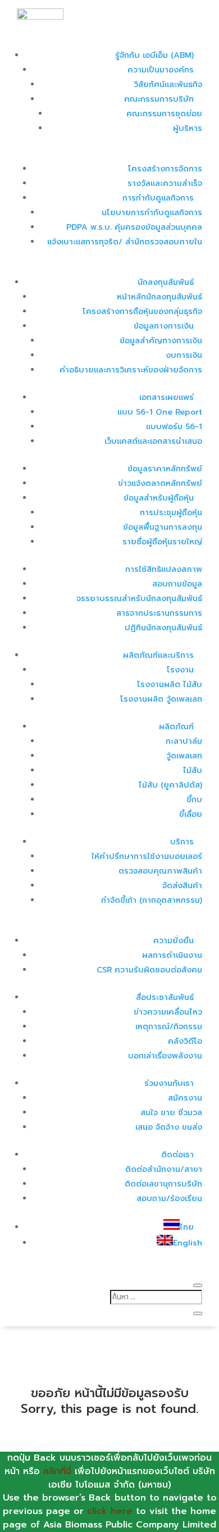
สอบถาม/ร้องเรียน (169, 1198)
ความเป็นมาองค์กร (160, 70)
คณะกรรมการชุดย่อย (164, 114)
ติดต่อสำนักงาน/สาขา (163, 1169)
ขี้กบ (194, 800)
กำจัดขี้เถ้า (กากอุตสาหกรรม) (151, 900)
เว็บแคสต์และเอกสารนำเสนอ (153, 441)
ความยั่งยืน (173, 941)
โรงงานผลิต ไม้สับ (169, 684)
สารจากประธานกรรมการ (159, 613)
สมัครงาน (185, 1098)
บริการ (182, 842)
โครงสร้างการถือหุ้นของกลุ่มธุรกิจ (142, 311)
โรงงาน (180, 670)
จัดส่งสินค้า (182, 886)
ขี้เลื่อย (190, 814)
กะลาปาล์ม (184, 741)
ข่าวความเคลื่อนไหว (168, 1012)
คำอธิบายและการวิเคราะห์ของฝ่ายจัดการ (131, 370)
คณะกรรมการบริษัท (159, 99)
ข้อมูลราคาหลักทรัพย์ (164, 469)
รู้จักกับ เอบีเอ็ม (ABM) (154, 55)
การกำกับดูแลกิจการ (158, 198)
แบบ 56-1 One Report (159, 412)
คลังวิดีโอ (185, 1041)
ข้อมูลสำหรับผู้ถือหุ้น (159, 498)
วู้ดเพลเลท (184, 756)
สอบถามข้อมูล (177, 584)
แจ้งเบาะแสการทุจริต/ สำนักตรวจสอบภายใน (124, 242)
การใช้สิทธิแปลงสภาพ (163, 569)
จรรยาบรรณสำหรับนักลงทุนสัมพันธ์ (139, 598)
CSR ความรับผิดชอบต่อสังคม (149, 970)
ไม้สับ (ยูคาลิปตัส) (170, 785)
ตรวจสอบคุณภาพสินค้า (160, 871)
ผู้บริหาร (187, 128)
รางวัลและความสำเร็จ (164, 183)
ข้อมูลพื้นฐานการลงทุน (162, 527)
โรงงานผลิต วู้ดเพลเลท (161, 699)
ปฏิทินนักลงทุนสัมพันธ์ (163, 628)
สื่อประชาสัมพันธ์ (165, 997)
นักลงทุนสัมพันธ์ (166, 282)
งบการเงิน (184, 355)
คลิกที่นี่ (57, 1471)
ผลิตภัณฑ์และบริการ (158, 655)
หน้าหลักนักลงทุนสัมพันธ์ (159, 297)
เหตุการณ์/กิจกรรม (168, 1027)
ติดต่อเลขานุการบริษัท (163, 1184)
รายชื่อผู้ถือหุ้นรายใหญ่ (162, 542)
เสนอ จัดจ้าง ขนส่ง (168, 1127)
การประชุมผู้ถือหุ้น (171, 513)
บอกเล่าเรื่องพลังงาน (165, 1056)
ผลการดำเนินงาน (172, 955)
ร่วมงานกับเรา (169, 1083)
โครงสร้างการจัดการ (165, 169)
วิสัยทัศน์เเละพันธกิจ (168, 84)
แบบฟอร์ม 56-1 (174, 427)
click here (110, 1511)
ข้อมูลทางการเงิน (164, 326)
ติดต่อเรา (177, 1155)
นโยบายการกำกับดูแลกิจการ (152, 213)
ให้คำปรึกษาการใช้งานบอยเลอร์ (147, 856)
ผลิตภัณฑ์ (176, 727)
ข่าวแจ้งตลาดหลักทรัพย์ (160, 483)
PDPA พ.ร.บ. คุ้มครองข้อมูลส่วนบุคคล (134, 227)
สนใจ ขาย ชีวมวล (171, 1113)
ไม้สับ (192, 770)
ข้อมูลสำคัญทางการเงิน (161, 341)
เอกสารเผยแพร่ (166, 397)
